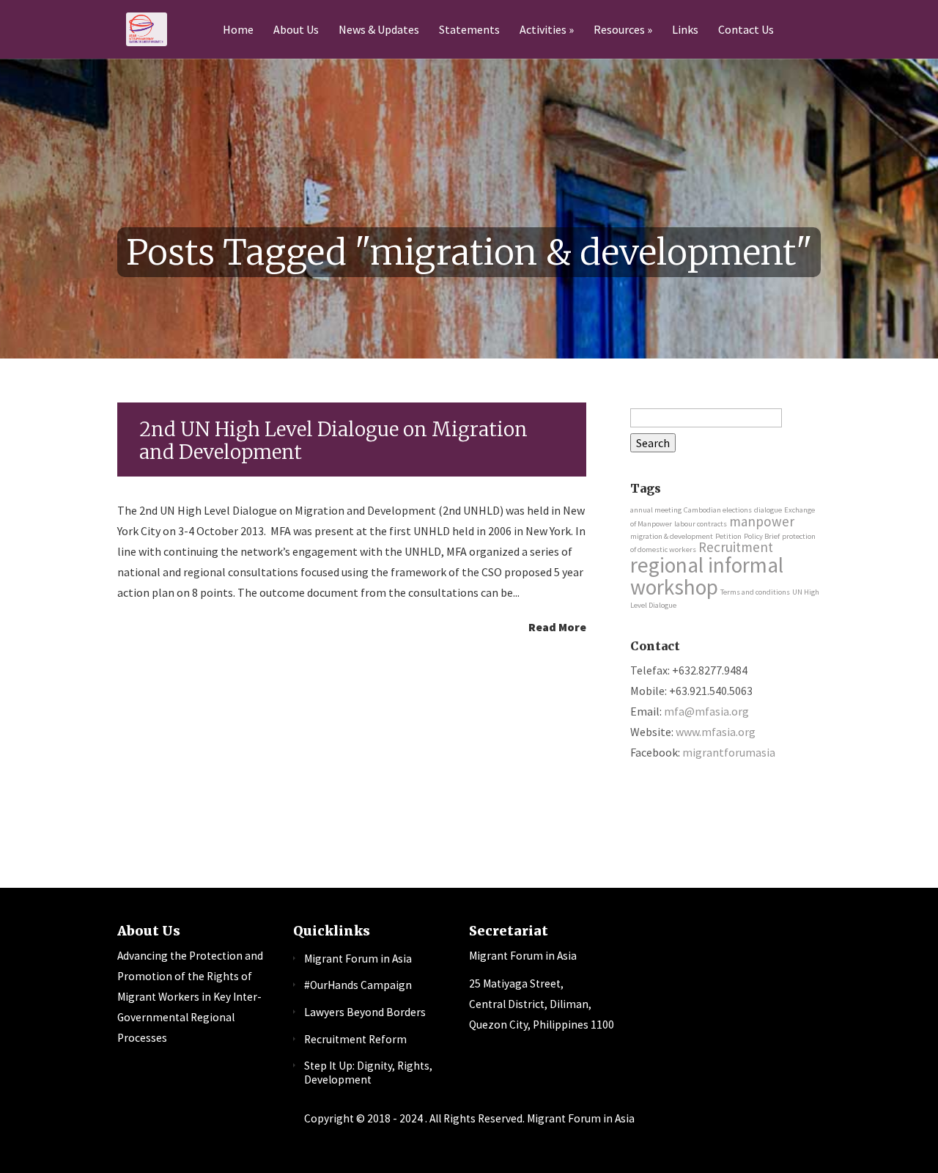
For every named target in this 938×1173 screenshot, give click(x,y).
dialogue (768, 510)
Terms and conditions (755, 592)
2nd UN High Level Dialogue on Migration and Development (333, 440)
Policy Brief (762, 536)
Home (238, 30)
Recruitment (735, 547)
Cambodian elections (718, 510)
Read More (557, 626)
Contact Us (746, 30)
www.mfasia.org (716, 731)
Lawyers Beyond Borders (365, 1012)
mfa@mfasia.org (706, 711)
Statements (469, 30)
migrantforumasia (728, 752)
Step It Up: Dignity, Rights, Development (368, 1072)
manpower (761, 521)
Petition (728, 536)
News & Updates (379, 30)
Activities (543, 30)
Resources (619, 30)
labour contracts (700, 524)
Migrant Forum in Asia (358, 959)
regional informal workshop (706, 575)
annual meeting (656, 510)
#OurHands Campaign (358, 985)
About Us (296, 30)
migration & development (671, 536)
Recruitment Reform (355, 1039)
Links (685, 30)
